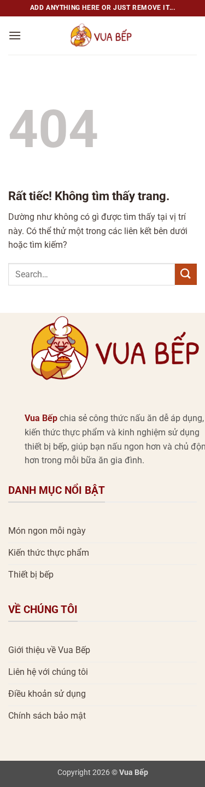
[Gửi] (186, 274)
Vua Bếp (41, 418)
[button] (14, 35)
